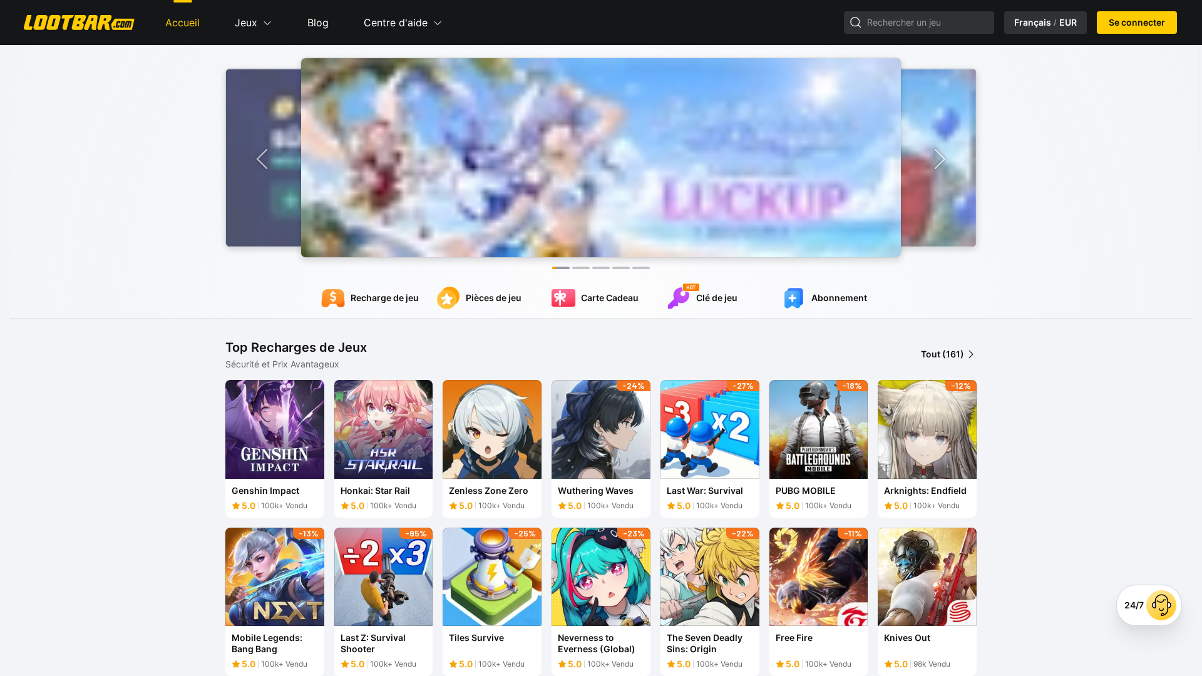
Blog (318, 22)
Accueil (182, 22)
